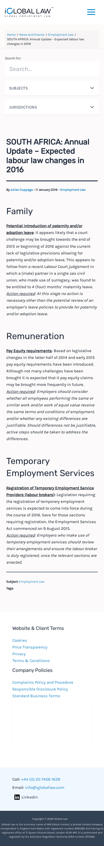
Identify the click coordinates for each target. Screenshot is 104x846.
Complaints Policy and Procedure (42, 682)
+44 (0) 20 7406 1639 (40, 779)
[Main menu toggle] (91, 12)
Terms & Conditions (31, 660)
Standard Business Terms (36, 695)
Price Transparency (29, 647)
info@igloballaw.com (44, 787)
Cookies (19, 640)
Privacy (19, 653)
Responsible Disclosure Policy (40, 689)
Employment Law (73, 189)
